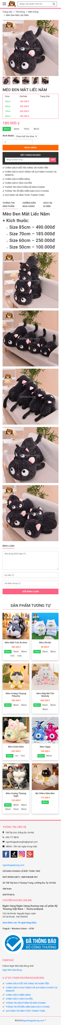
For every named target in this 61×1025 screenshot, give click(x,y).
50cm (6, 129)
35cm (45, 651)
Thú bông (20, 12)
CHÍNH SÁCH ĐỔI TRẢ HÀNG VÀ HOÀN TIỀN (26, 167)
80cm (37, 705)
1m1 (12, 656)
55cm (9, 756)
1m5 (19, 656)
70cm (26, 129)
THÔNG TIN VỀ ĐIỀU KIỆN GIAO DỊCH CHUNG (27, 191)
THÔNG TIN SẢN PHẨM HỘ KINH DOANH (25, 187)
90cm (24, 651)
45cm (53, 651)
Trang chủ (7, 12)
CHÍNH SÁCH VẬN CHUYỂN (18, 183)
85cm (36, 129)
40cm (45, 709)
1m (16, 756)
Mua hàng (30, 147)
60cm (16, 129)
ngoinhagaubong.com (13, 865)
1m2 (23, 756)
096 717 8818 (12, 837)
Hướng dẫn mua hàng (29, 204)
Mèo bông (33, 12)
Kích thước (8, 135)
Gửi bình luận (30, 591)
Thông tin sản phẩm (9, 204)
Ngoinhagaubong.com (33, 1020)
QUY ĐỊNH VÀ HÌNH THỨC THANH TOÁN (24, 195)
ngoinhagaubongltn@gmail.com (22, 842)
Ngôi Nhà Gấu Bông (12, 970)
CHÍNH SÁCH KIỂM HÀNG (17, 179)
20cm (37, 651)
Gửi (52, 160)
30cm (16, 805)
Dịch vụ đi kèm (47, 204)
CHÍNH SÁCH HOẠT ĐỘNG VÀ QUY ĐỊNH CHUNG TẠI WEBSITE (31, 989)
